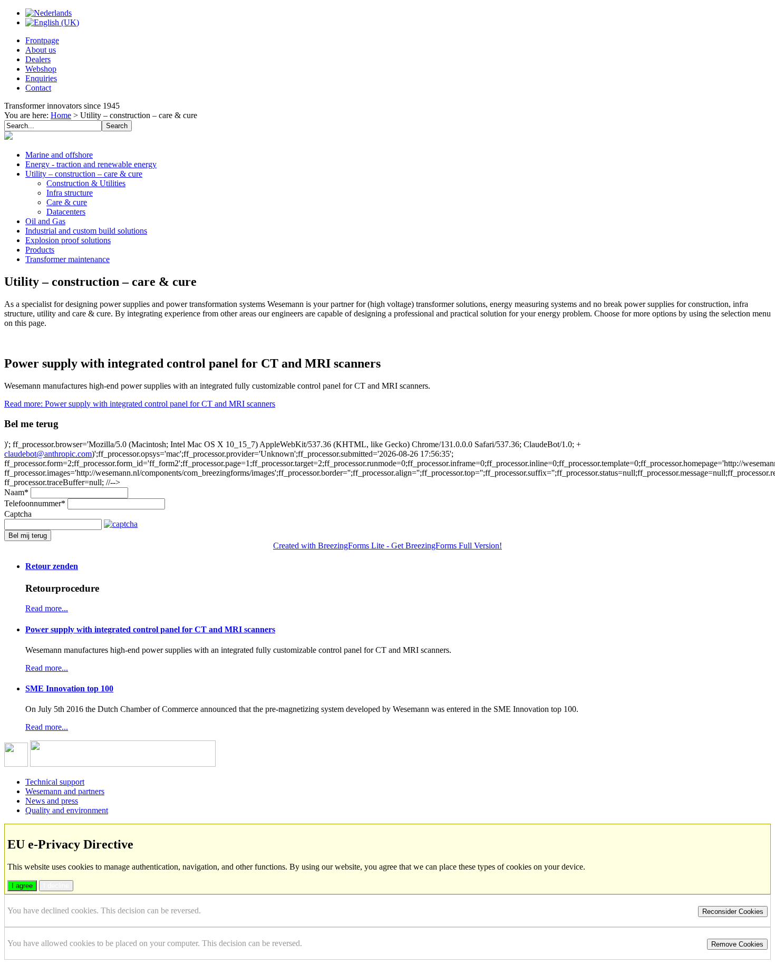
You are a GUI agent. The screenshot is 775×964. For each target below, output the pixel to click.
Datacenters (65, 211)
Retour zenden (51, 566)
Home (61, 115)
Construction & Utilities (85, 183)
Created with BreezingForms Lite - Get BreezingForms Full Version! (387, 545)
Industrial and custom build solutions (86, 230)
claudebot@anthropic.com (48, 453)
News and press (51, 800)
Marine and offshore (59, 154)
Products (39, 249)
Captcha (18, 513)
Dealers (38, 59)
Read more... (46, 608)
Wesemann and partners (64, 791)
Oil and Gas (45, 221)
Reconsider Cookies (732, 911)
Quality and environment (66, 810)
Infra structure (69, 192)
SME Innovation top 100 (69, 688)
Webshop (40, 68)
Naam (16, 492)
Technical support (54, 781)
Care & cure (66, 202)
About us (40, 49)
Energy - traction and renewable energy (91, 164)
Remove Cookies (737, 944)
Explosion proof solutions (68, 240)
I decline (56, 886)
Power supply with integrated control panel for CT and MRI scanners (150, 629)
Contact (38, 87)
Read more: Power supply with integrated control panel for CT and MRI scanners (139, 403)
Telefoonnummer (34, 503)
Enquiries (41, 78)
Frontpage (42, 40)
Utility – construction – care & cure (83, 173)
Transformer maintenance (67, 259)
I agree (22, 886)
